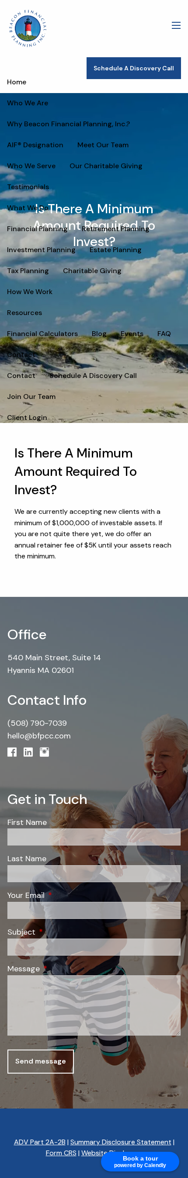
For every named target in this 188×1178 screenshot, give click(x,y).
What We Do (28, 207)
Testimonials (28, 186)
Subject (59, 932)
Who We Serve (31, 165)
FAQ (164, 333)
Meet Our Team (103, 144)
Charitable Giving (92, 270)
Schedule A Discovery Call (134, 68)
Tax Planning (28, 270)
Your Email (64, 895)
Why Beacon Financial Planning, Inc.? (68, 123)
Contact (21, 354)
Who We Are (27, 102)
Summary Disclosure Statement (120, 1142)
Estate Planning (116, 249)
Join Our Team (31, 396)
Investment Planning (41, 249)
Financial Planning (37, 228)
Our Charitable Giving (106, 165)
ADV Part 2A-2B (40, 1142)
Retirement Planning (116, 228)
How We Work (29, 291)
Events (132, 333)
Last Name (26, 858)
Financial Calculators (42, 333)
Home (16, 82)
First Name (27, 822)
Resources (24, 312)
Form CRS (61, 1152)
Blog (99, 333)
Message (61, 968)
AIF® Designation (35, 144)
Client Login (27, 417)
